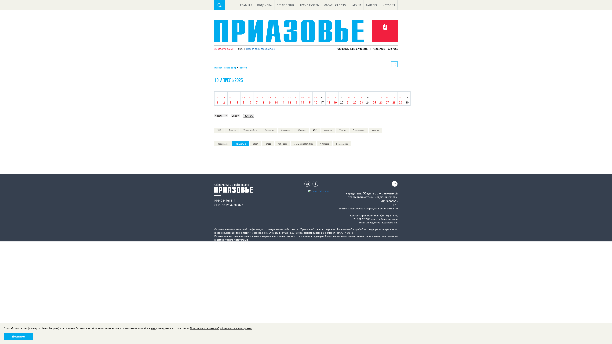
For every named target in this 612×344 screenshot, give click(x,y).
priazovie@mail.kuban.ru (384, 219)
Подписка (264, 5)
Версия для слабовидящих (260, 48)
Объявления (286, 5)
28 (394, 102)
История (389, 5)
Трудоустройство (250, 130)
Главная (246, 5)
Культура (375, 130)
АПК (315, 130)
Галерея (372, 5)
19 (335, 102)
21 (348, 102)
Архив (356, 5)
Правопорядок (359, 130)
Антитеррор (324, 144)
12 (289, 102)
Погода (268, 144)
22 (354, 102)
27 (387, 102)
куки (153, 328)
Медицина (328, 130)
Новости (243, 67)
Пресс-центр (230, 67)
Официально (241, 144)
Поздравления (342, 144)
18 (328, 102)
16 (315, 102)
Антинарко (282, 144)
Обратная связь (335, 5)
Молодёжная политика (303, 144)
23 (361, 102)
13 (296, 102)
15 (309, 102)
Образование (223, 144)
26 (380, 102)
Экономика (285, 130)
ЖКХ (219, 130)
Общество (302, 130)
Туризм (342, 130)
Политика (232, 130)
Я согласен (18, 336)
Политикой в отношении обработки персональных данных (221, 328)
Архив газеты (309, 5)
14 (302, 102)
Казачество (269, 130)
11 (282, 102)
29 (400, 102)
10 (276, 102)
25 (374, 102)
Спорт (255, 144)
